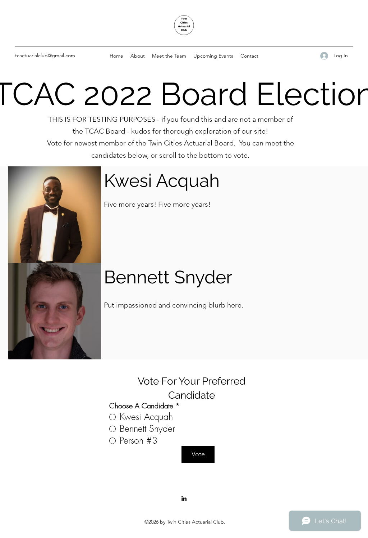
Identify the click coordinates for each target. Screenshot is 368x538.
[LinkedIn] (184, 498)
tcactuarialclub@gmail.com (45, 55)
